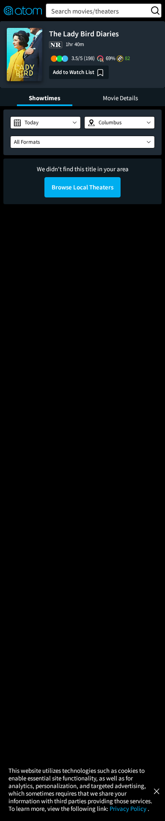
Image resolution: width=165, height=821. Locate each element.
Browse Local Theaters (82, 187)
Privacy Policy (129, 809)
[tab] (44, 97)
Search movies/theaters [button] (85, 11)
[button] (45, 122)
